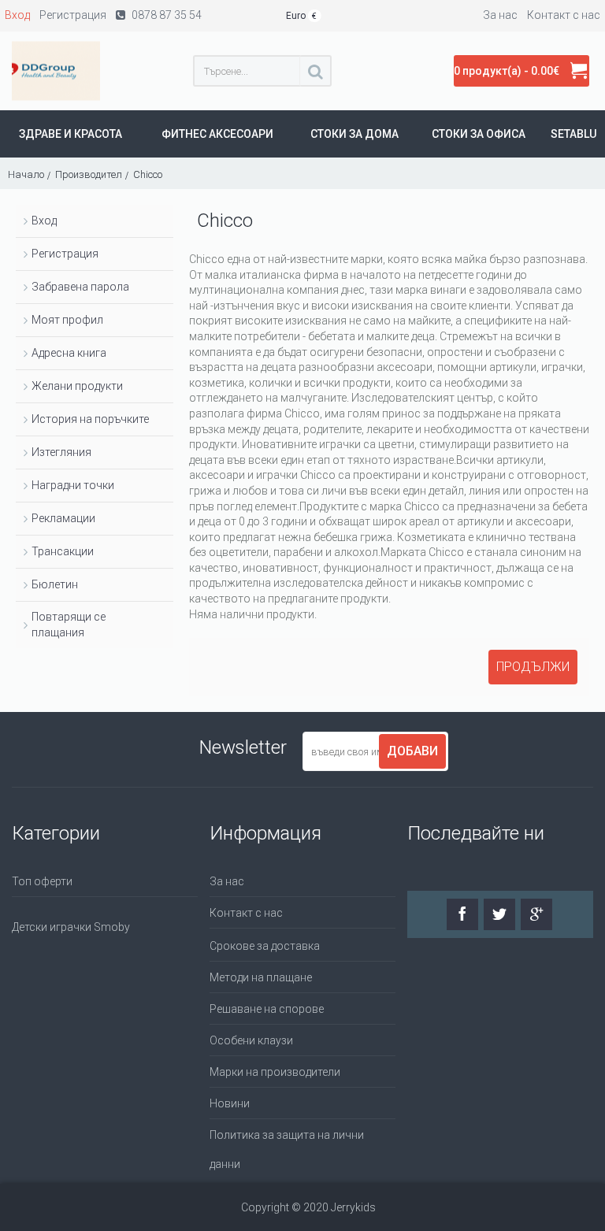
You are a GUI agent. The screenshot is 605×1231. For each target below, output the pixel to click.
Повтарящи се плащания (69, 624)
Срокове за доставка (265, 946)
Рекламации (63, 518)
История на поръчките (90, 419)
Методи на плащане (261, 977)
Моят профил (67, 319)
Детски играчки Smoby (71, 927)
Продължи (533, 666)
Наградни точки (73, 485)
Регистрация (65, 253)
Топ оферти (42, 881)
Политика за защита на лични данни (287, 1149)
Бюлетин (55, 584)
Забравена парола (80, 286)
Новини (230, 1103)
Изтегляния (61, 452)
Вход (44, 220)
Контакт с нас (246, 913)
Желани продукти (77, 386)
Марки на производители (275, 1072)
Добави (412, 750)
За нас (227, 881)
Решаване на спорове (267, 1009)
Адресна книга (69, 353)
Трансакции (63, 551)
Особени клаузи (251, 1040)
